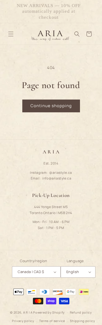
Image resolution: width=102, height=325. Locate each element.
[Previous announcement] (10, 11)
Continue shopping (51, 106)
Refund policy (81, 312)
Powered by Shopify (49, 312)
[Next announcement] (92, 11)
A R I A (28, 312)
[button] (11, 34)
